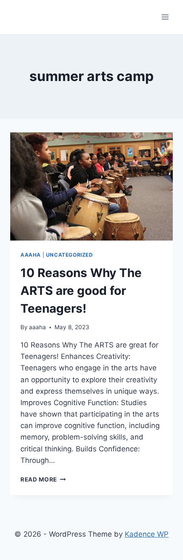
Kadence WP (147, 534)
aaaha (37, 327)
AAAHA (30, 255)
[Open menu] (165, 16)
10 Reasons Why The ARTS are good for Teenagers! (81, 291)
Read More (43, 479)
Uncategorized (69, 255)
